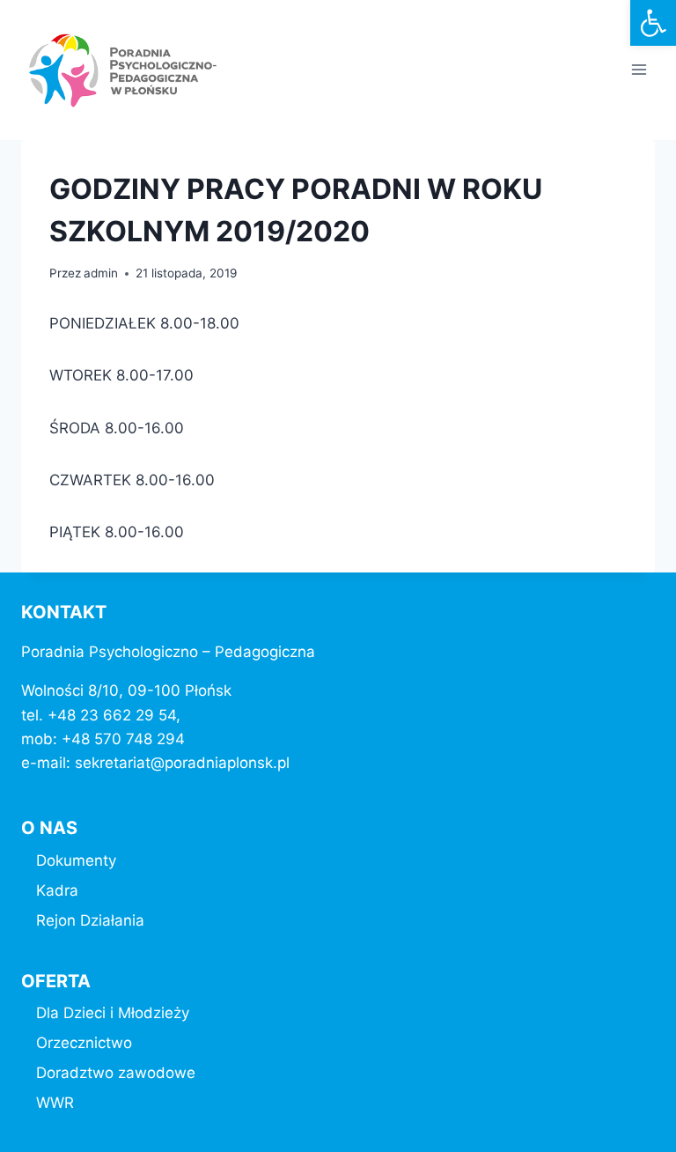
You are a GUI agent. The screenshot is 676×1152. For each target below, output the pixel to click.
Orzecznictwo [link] (84, 1043)
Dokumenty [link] (76, 860)
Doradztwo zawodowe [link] (115, 1073)
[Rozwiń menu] (638, 70)
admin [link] (101, 273)
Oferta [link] (56, 981)
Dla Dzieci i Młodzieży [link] (112, 1013)
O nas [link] (49, 827)
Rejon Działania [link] (90, 920)
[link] (653, 23)
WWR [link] (55, 1102)
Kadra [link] (57, 890)
